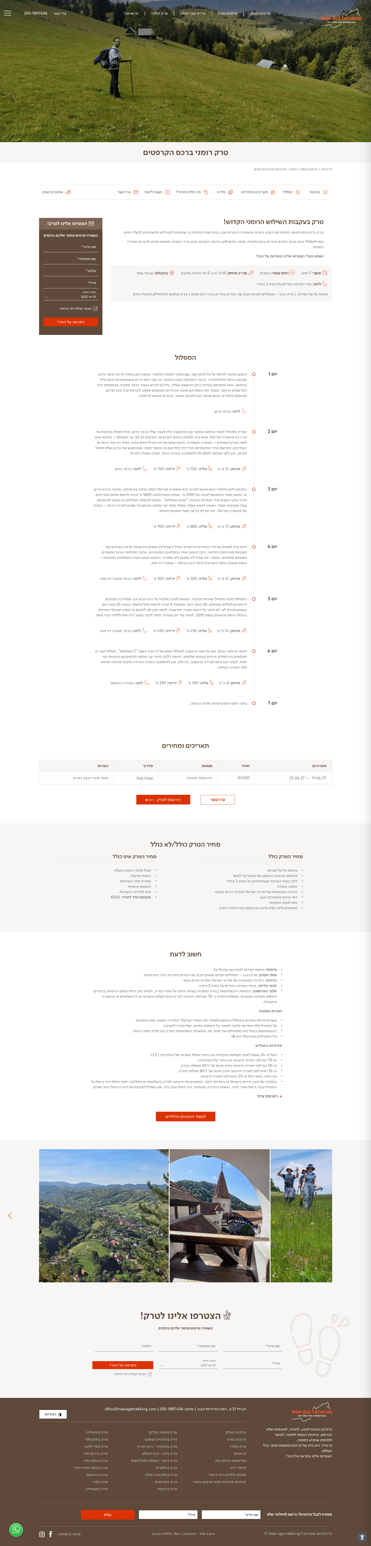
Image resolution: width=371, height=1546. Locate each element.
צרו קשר (217, 800)
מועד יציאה (89, 292)
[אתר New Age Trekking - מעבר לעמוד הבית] (342, 18)
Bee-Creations (185, 1534)
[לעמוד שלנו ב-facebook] (50, 1534)
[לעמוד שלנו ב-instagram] (42, 1534)
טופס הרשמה (52, 192)
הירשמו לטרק (169, 799)
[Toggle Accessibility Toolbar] (362, 1537)
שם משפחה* (86, 258)
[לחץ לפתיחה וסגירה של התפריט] (7, 14)
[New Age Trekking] (297, 1411)
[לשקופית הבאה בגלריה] (11, 1216)
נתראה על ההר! (70, 322)
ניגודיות (50, 1414)
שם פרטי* (88, 246)
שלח (107, 1514)
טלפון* (91, 270)
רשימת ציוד (267, 1096)
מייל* (92, 282)
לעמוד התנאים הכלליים (186, 1116)
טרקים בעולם (309, 169)
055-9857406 (35, 13)
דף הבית (326, 169)
